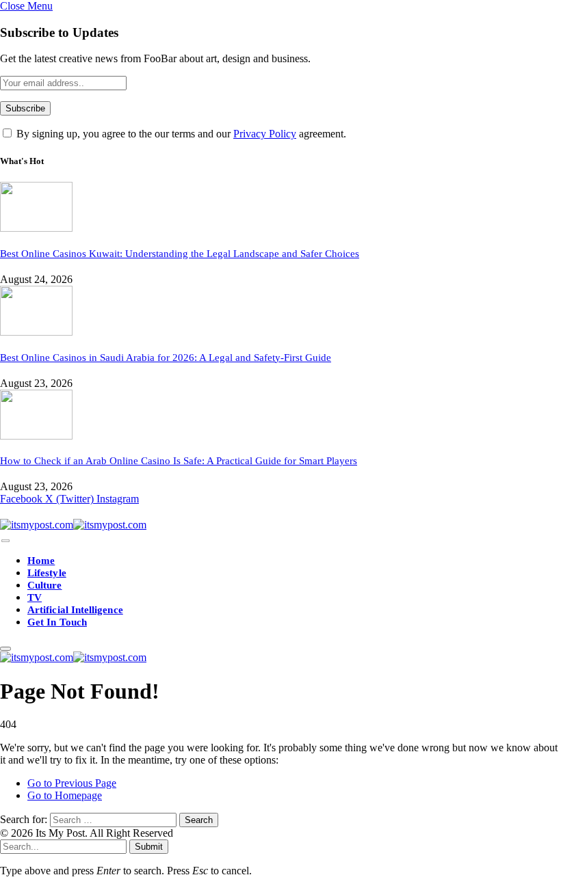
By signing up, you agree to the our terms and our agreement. (180, 133)
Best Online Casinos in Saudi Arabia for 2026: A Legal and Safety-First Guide (165, 357)
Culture (44, 585)
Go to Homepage (64, 795)
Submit (149, 847)
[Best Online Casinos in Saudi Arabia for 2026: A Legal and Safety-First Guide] (36, 332)
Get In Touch (57, 622)
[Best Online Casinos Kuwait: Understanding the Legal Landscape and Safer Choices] (36, 228)
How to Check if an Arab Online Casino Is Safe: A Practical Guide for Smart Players (178, 460)
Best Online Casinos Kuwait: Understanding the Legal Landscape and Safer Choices (179, 253)
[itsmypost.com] (73, 524)
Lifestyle (46, 572)
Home (41, 560)
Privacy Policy (264, 133)
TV (34, 597)
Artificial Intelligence (75, 609)
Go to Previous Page (71, 783)
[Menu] (5, 541)
